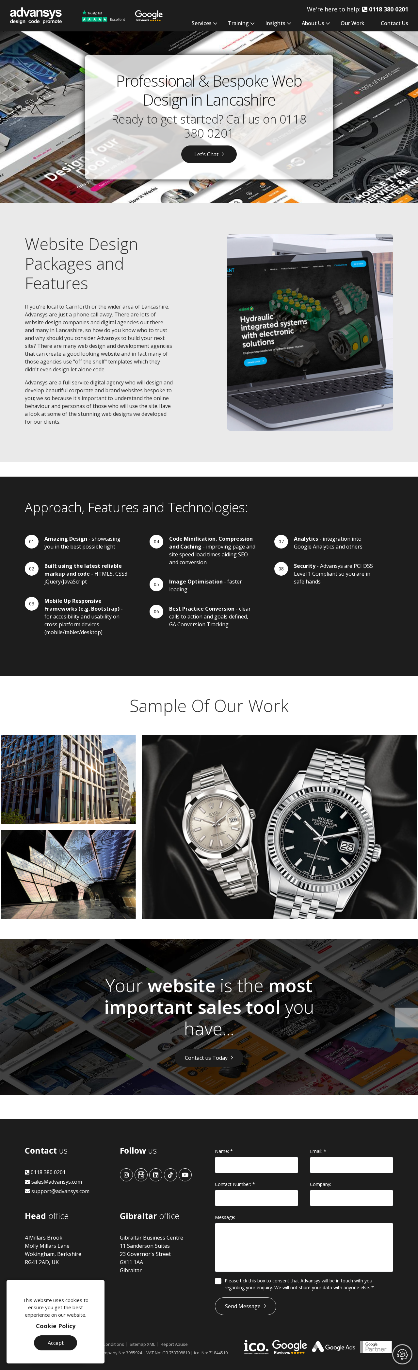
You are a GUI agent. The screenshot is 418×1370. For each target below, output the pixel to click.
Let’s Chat (206, 154)
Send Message (243, 1306)
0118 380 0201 (47, 1172)
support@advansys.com (59, 1191)
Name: (224, 1151)
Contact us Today (206, 1057)
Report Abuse (174, 1344)
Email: (318, 1151)
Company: (320, 1184)
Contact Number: (235, 1184)
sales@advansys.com (56, 1181)
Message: (225, 1217)
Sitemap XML (142, 1344)
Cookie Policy (55, 1326)
